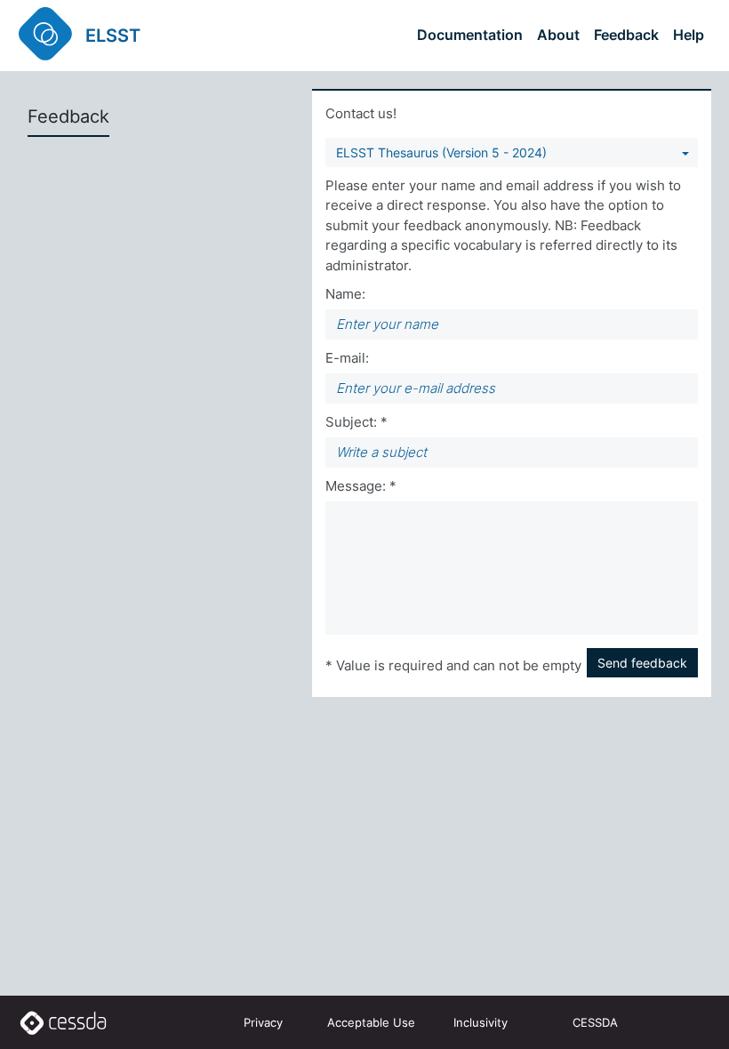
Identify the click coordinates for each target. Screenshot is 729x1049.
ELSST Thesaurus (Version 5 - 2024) (441, 152)
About (558, 35)
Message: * (361, 485)
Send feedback (642, 662)
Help (688, 35)
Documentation (470, 35)
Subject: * (356, 421)
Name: (345, 293)
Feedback (626, 35)
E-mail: (347, 357)
